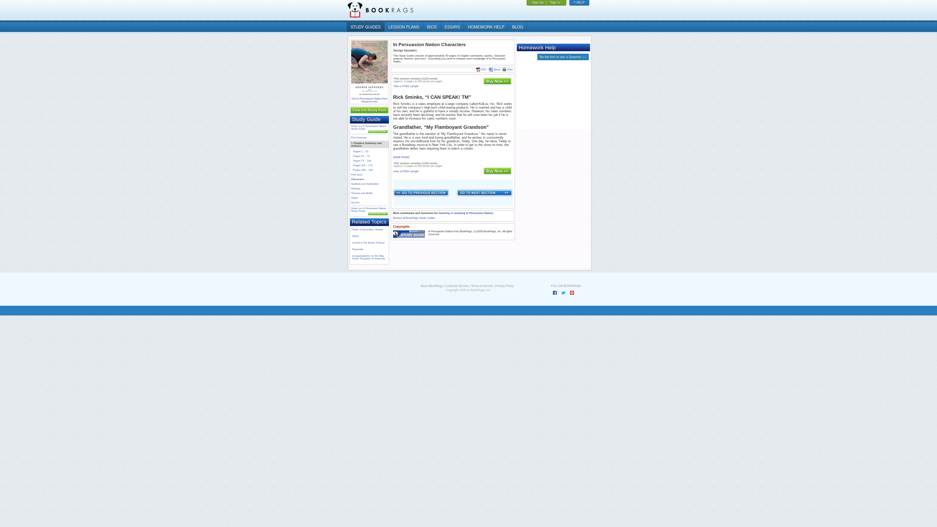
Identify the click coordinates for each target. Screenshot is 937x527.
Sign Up (537, 2)
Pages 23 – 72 (361, 156)
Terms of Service (482, 286)
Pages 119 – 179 (363, 165)
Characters (357, 179)
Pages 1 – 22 (360, 151)
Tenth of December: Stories (367, 229)
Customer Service (457, 286)
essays (452, 27)
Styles (354, 197)
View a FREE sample (406, 86)
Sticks (355, 236)
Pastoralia (357, 249)
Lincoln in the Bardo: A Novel (368, 242)
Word (497, 69)
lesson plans (403, 27)
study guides (366, 27)
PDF (483, 69)
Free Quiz (356, 174)
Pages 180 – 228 (363, 170)
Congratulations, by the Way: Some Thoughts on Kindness (368, 257)
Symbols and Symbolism (364, 183)
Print (510, 69)
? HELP (579, 2)
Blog (517, 27)
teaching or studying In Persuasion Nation (465, 213)
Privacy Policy (504, 286)
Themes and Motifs (362, 193)
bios (432, 27)
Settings (355, 188)
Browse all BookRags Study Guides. (414, 217)
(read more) (401, 157)
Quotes (355, 202)
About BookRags (431, 286)
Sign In (555, 2)
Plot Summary (359, 137)
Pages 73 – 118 (362, 160)
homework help (486, 27)
